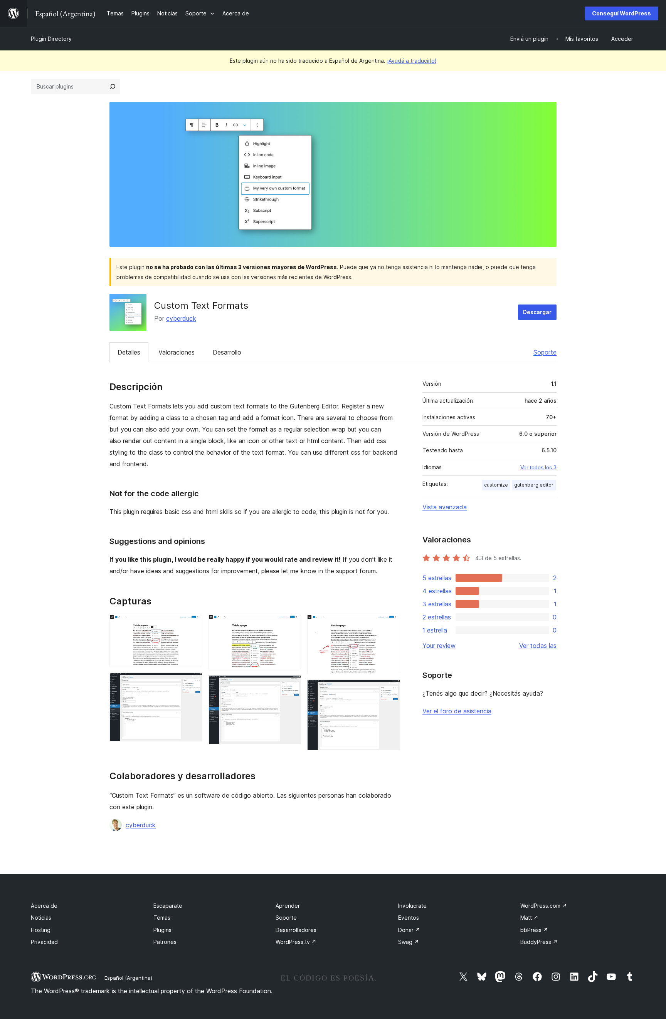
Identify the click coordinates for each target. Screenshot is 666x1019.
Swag (408, 942)
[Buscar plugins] (112, 86)
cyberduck (181, 318)
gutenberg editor (533, 485)
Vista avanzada (444, 507)
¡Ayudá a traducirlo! (411, 60)
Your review (439, 645)
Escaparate (167, 905)
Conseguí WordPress (621, 13)
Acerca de (44, 905)
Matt (529, 917)
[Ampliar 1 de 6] (192, 625)
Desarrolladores (296, 930)
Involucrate (412, 905)
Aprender (288, 905)
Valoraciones (176, 352)
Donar (409, 930)
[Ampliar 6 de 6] (390, 690)
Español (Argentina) (128, 978)
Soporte (545, 352)
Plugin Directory (51, 38)
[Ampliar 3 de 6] (290, 625)
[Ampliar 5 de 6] (390, 625)
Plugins (162, 930)
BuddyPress (539, 942)
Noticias (41, 917)
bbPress (534, 930)
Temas (161, 917)
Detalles (129, 352)
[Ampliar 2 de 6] (192, 683)
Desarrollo (227, 352)
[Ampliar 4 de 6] (290, 685)
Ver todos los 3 (538, 467)
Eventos (408, 917)
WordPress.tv (296, 942)
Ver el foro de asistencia (456, 711)
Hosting (40, 930)
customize (496, 485)
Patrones (165, 942)
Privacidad (44, 942)
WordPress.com (543, 905)
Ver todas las (538, 645)
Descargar (537, 312)
